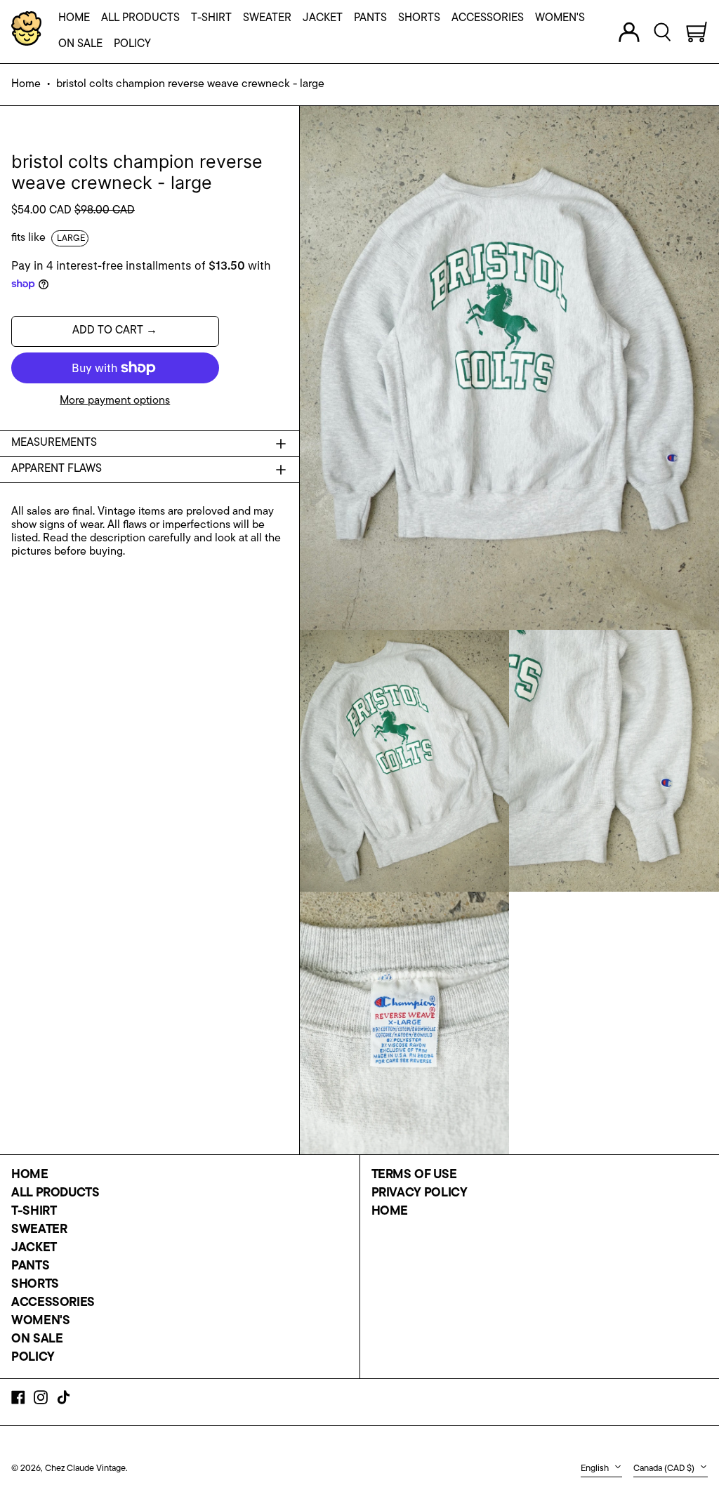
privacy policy (419, 1193)
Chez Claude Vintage (85, 1468)
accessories (53, 1303)
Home (26, 84)
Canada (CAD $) (665, 1468)
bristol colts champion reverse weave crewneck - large (190, 84)
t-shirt (33, 1212)
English (596, 1468)
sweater (39, 1230)
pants (30, 1266)
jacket (34, 1248)
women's (40, 1321)
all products (55, 1193)
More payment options (115, 401)
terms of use (414, 1175)
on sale (36, 1339)
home (29, 1175)
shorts (35, 1285)
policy (33, 1358)
